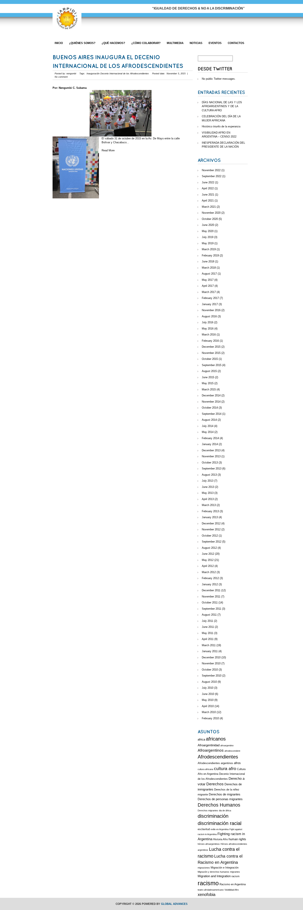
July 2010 (207, 687)
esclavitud (204, 829)
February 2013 (210, 511)
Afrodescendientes (218, 757)
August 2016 (209, 316)
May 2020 (208, 231)
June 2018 (208, 261)
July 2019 (207, 237)
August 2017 (209, 273)
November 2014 (211, 401)
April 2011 (208, 639)
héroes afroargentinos (209, 844)
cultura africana (205, 769)
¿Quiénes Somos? (82, 43)
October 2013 (210, 462)
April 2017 (208, 285)
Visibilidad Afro (231, 890)
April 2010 (208, 706)
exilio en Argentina (220, 829)
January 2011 (210, 651)
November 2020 (211, 212)
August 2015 (209, 371)
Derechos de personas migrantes (220, 799)
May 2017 (208, 279)
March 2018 (209, 267)
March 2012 (209, 572)
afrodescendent (232, 751)
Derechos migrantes (208, 810)
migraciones (204, 867)
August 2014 (209, 419)
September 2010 (211, 675)
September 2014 (211, 413)
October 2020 (210, 218)
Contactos (236, 43)
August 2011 (209, 614)
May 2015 (208, 383)
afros (237, 763)
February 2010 (210, 718)
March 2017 (209, 292)
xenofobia (206, 894)
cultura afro (225, 768)
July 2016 (207, 322)
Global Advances (174, 903)
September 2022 (211, 176)
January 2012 (210, 584)
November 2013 (211, 456)
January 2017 (210, 304)
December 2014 (211, 395)
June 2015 (208, 377)
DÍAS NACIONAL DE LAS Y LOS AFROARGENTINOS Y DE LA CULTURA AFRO (222, 106)
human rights (237, 839)
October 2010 (210, 669)
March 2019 (209, 249)
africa (201, 739)
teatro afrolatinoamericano (211, 890)
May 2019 (208, 243)
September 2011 (211, 608)
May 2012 (208, 560)
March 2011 (209, 645)
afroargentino (227, 745)
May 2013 (208, 492)
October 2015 (210, 358)
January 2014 (210, 444)
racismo (208, 883)
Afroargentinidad (209, 745)
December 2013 (211, 450)
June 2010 (208, 694)
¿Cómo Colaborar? (146, 43)
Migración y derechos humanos (213, 872)
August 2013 (209, 474)
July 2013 (207, 480)
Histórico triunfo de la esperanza (221, 126)
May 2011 (207, 633)
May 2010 (208, 699)
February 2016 (210, 340)
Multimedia (175, 43)
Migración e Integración (224, 867)
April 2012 (208, 566)
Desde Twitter (215, 69)
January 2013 (210, 517)
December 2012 (211, 523)
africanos (216, 739)
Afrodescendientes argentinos (215, 763)
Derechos (215, 784)
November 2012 (211, 529)
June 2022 (208, 182)
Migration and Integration (214, 876)
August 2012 (209, 547)
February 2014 (210, 438)
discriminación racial (219, 823)
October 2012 (210, 535)
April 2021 (208, 200)
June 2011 (208, 626)
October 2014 (210, 407)
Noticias (196, 43)
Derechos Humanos (219, 805)
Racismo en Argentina (233, 884)
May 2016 (208, 328)
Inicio (59, 43)
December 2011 (211, 590)
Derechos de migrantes (224, 794)
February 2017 (210, 298)
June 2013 (208, 486)
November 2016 (211, 310)
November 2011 (211, 596)
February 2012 (210, 578)
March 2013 (209, 505)
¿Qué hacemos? (113, 43)
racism (235, 876)
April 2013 (208, 499)
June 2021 (208, 194)
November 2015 (211, 352)
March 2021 (209, 206)
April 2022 (208, 188)
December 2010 (211, 657)
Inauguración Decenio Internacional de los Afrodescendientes (118, 73)
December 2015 (211, 346)
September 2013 (211, 468)
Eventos (215, 43)
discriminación (213, 816)
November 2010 (211, 663)
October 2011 (210, 602)
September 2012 (211, 541)
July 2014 (207, 426)
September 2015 (211, 365)
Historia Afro (220, 839)
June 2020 (208, 224)
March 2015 (209, 389)
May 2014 (208, 432)
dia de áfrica (225, 810)
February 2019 (210, 255)
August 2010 (209, 681)
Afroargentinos (211, 750)
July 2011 (207, 620)
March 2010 (209, 712)
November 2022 (211, 170)
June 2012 (208, 553)
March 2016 (209, 334)
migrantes (235, 872)
